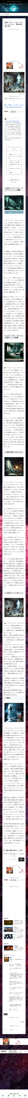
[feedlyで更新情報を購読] (14, 1009)
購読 (21, 859)
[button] (26, 14)
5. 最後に (11, 172)
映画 (6, 1014)
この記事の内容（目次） (14, 181)
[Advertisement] (14, 44)
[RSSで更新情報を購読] (16, 1009)
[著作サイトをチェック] (10, 1009)
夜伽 (10, 957)
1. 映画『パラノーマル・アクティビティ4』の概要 (15, 156)
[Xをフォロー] (12, 1009)
